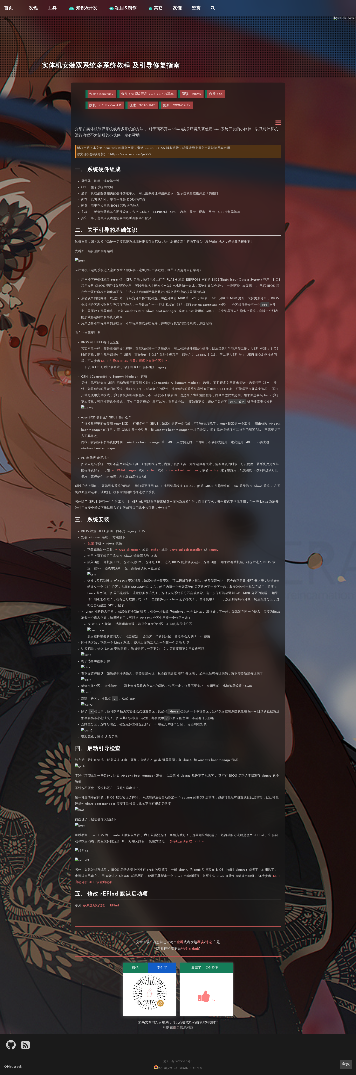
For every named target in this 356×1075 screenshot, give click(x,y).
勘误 (200, 942)
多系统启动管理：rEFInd (188, 841)
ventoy (214, 470)
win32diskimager (124, 470)
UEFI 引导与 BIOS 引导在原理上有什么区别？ (134, 361)
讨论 (208, 942)
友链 (177, 8)
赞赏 (196, 8)
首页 (176, 1027)
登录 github (190, 949)
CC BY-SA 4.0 (110, 105)
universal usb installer (182, 470)
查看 (180, 942)
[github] (11, 1047)
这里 (91, 543)
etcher (151, 470)
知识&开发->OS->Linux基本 (152, 94)
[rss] (25, 1047)
